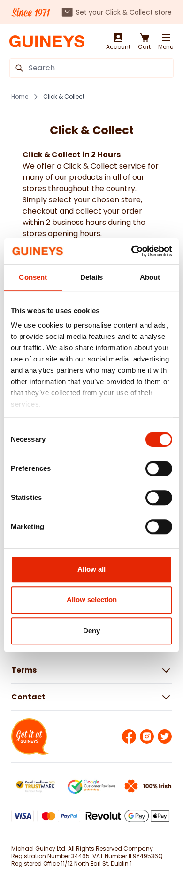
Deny (91, 631)
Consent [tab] (33, 277)
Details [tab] (91, 277)
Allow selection (92, 600)
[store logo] (46, 41)
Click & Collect (63, 96)
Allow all (91, 569)
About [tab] (150, 277)
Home (19, 96)
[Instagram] (147, 736)
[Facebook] (129, 736)
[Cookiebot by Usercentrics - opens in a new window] (131, 251)
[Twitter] (165, 736)
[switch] (158, 468)
